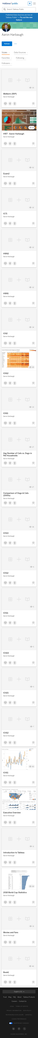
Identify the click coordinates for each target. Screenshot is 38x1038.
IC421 (6, 693)
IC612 (5, 373)
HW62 (6, 253)
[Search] (4, 9)
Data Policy (27, 1010)
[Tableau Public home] (10, 3)
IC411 (5, 773)
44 (33, 128)
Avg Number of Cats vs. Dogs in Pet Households (17, 454)
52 (33, 167)
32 (33, 207)
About (19, 997)
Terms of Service (22, 1006)
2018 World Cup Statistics (15, 892)
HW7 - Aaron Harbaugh (13, 134)
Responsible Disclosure (15, 1014)
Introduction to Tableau (13, 852)
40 (33, 766)
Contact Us (22, 1001)
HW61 (6, 293)
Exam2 (6, 174)
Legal (12, 1006)
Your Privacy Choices (21, 1023)
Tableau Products (29, 997)
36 (33, 527)
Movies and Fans (10, 932)
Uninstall (28, 1014)
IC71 (5, 214)
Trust (5, 997)
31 (33, 926)
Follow (7, 44)
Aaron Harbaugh (8, 97)
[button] (13, 1028)
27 (33, 447)
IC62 (5, 333)
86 (33, 806)
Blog (9, 997)
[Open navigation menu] (34, 3)
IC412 (6, 733)
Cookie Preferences (19, 1019)
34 (33, 327)
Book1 (6, 972)
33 (33, 88)
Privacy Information (14, 1010)
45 (33, 367)
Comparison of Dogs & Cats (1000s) (15, 494)
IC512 (5, 573)
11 (33, 846)
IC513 (5, 533)
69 (33, 886)
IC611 (5, 413)
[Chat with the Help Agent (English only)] (30, 3)
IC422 (6, 653)
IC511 (5, 613)
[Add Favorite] (33, 104)
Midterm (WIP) (10, 94)
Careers (14, 1001)
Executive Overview (12, 813)
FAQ (14, 997)
